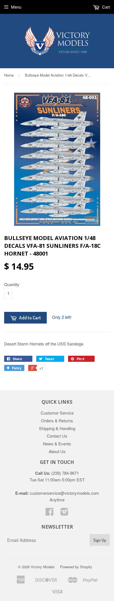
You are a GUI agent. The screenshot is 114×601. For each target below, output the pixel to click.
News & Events (57, 443)
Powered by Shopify (76, 566)
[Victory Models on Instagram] (64, 513)
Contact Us (57, 436)
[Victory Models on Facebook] (49, 513)
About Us (57, 451)
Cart (105, 7)
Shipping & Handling (57, 428)
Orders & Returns (57, 420)
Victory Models (43, 566)
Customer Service (57, 413)
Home (9, 75)
